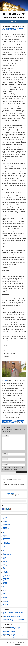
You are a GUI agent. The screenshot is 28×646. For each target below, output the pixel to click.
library (19, 418)
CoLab (4, 534)
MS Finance (5, 576)
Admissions (5, 517)
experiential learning (6, 543)
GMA (4, 550)
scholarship (5, 591)
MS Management (6, 578)
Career (4, 525)
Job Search (5, 560)
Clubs (4, 532)
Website (5, 464)
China (4, 531)
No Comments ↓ (13, 29)
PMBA (4, 586)
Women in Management (7, 605)
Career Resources (6, 528)
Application (5, 521)
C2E (3, 523)
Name (4, 453)
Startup (4, 593)
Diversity (4, 536)
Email (4, 459)
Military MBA (5, 571)
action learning (5, 516)
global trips (5, 549)
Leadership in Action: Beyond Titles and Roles (11, 616)
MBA (22, 418)
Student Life (5, 596)
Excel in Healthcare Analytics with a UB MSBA (11, 617)
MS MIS (4, 579)
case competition (6, 529)
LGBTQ (4, 562)
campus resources (14, 418)
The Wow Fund (5, 597)
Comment (5, 435)
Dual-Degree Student (6, 538)
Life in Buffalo (5, 565)
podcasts (4, 587)
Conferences (5, 535)
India (3, 553)
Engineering (5, 540)
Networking (5, 583)
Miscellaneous (5, 572)
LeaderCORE (5, 561)
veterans (4, 600)
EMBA (4, 539)
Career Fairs (5, 527)
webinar (4, 602)
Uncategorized (5, 598)
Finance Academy (6, 545)
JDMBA (4, 558)
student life (15, 421)
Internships (5, 556)
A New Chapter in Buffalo (7, 615)
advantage (5, 518)
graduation (5, 551)
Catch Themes (17, 644)
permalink (22, 422)
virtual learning (5, 601)
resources (10, 421)
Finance (18, 420)
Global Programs (6, 547)
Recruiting (4, 590)
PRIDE (4, 589)
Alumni (4, 520)
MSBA (4, 580)
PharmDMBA (5, 585)
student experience (8, 420)
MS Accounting (5, 574)
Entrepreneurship (6, 542)
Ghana (4, 546)
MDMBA (4, 568)
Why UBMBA (5, 604)
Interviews (4, 557)
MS (7, 421)
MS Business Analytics (7, 575)
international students (7, 554)
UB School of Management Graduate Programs (12, 422)
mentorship (5, 569)
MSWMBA (5, 582)
